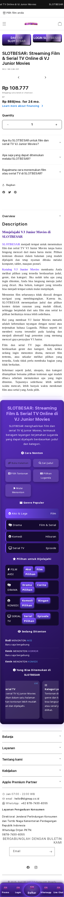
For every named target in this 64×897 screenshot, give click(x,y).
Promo (5, 892)
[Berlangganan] (51, 851)
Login (18, 892)
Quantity (8, 115)
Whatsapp (46, 892)
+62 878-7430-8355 (34, 803)
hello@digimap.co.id (27, 798)
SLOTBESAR (24, 882)
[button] (4, 24)
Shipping (6, 93)
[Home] (31, 23)
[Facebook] (4, 193)
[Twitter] (10, 193)
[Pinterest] (16, 193)
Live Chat (58, 892)
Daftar (32, 892)
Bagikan (10, 184)
